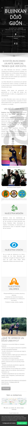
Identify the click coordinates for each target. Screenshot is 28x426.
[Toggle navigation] (14, 56)
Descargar (6, 388)
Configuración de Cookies (9, 423)
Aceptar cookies (22, 423)
